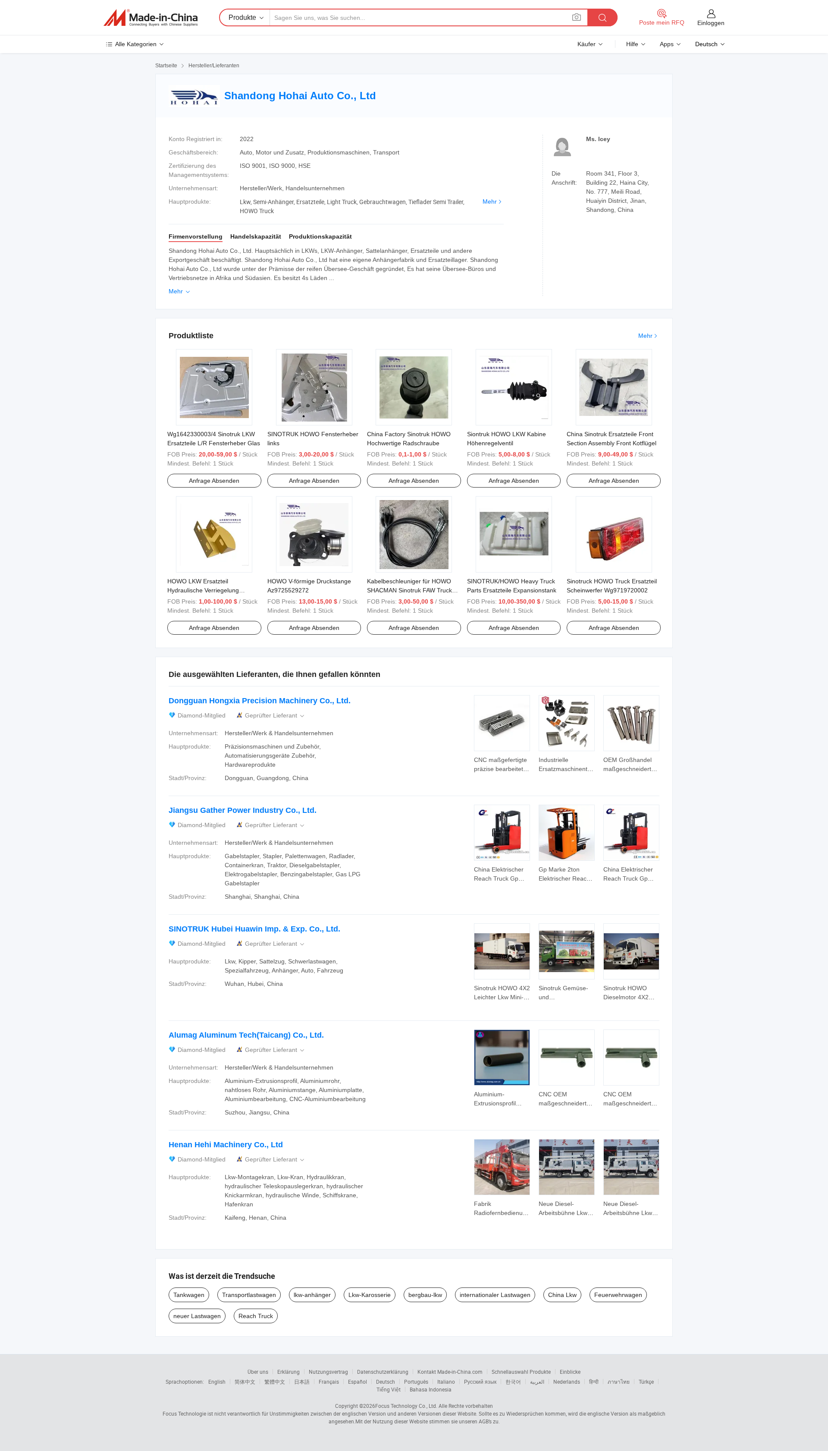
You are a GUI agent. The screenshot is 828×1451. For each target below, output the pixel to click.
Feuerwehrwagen (618, 1294)
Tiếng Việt (388, 1389)
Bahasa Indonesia (431, 1389)
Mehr (490, 201)
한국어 (513, 1381)
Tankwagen (188, 1294)
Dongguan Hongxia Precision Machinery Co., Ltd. (260, 700)
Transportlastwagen (249, 1294)
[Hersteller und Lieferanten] (151, 18)
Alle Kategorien (136, 44)
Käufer (586, 44)
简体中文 (245, 1381)
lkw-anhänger (312, 1294)
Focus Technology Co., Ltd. (406, 1405)
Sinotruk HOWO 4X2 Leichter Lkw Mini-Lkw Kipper (502, 997)
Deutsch (385, 1381)
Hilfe (632, 44)
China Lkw (562, 1294)
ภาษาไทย (619, 1381)
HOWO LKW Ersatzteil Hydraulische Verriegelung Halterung (203, 590)
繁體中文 (274, 1381)
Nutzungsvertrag (328, 1371)
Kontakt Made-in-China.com (450, 1371)
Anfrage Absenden (214, 480)
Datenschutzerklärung (382, 1371)
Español (357, 1381)
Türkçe (646, 1381)
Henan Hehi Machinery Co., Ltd (226, 1144)
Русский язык (480, 1381)
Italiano (446, 1381)
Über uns (258, 1371)
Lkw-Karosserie (369, 1294)
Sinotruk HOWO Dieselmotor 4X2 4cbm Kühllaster (626, 997)
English (217, 1381)
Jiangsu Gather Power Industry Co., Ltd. (243, 810)
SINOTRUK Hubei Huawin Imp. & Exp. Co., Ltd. (254, 929)
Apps (667, 44)
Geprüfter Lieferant (275, 715)
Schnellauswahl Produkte (521, 1371)
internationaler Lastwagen (495, 1294)
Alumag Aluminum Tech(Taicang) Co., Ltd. (246, 1035)
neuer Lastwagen (197, 1316)
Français (329, 1381)
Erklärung (288, 1371)
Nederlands (566, 1381)
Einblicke (570, 1371)
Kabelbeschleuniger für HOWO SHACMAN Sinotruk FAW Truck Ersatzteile (409, 590)
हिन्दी (594, 1381)
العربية (537, 1381)
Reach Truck (255, 1316)
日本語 (302, 1381)
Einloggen (710, 22)
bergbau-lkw (425, 1294)
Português (416, 1381)
